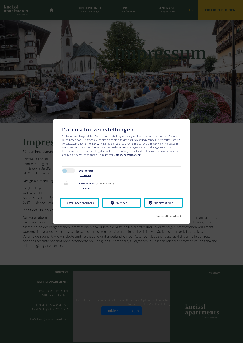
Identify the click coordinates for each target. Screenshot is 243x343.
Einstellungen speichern (79, 203)
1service (84, 175)
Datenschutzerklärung (127, 155)
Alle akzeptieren (163, 203)
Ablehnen (121, 203)
